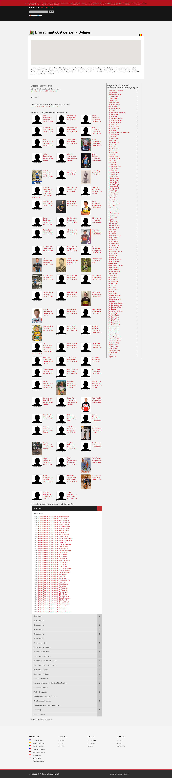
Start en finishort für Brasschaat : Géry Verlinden (52, 600)
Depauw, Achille (113, 186)
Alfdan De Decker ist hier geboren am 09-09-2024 (48, 157)
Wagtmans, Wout (113, 347)
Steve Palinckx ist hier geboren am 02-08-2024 (97, 311)
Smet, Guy (111, 291)
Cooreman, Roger (114, 158)
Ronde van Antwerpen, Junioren (46, 696)
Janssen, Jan (112, 224)
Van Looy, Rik (112, 116)
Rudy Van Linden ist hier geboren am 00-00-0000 (48, 430)
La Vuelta (61, 746)
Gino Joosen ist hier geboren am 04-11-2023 (72, 249)
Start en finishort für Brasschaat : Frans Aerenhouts (53, 572)
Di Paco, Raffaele (113, 99)
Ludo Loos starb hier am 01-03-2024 (97, 261)
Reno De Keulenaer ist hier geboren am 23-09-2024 (96, 157)
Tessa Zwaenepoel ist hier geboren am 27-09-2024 (72, 495)
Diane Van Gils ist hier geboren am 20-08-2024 (48, 417)
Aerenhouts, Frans (114, 128)
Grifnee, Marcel (113, 208)
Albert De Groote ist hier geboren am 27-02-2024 (72, 157)
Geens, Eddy (112, 196)
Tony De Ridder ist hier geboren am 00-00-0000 (48, 203)
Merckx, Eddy (112, 253)
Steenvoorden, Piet (114, 295)
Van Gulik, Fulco (113, 315)
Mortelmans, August (114, 259)
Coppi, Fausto (112, 160)
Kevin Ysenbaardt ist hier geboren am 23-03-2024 (48, 478)
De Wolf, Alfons (113, 176)
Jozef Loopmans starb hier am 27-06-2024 (72, 262)
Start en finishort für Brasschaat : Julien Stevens (52, 584)
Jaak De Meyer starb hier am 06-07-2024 (96, 173)
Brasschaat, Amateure (42, 647)
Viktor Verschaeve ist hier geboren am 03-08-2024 (72, 461)
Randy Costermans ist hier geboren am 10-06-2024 (96, 142)
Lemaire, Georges (114, 243)
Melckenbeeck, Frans (115, 251)
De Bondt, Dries (113, 97)
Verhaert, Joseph (113, 331)
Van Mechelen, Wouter (115, 91)
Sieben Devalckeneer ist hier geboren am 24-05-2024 (97, 204)
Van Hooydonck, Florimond (117, 113)
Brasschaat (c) (39, 629)
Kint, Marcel (112, 234)
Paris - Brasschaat (40, 692)
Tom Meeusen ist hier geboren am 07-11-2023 (97, 277)
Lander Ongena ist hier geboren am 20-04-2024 (72, 311)
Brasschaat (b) (39, 625)
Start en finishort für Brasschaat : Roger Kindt (51, 586)
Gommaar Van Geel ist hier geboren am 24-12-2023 (48, 401)
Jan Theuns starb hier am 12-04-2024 (96, 359)
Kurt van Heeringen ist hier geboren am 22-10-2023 (96, 418)
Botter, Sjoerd (112, 150)
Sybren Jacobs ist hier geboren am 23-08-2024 (48, 249)
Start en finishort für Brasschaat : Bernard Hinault (53, 602)
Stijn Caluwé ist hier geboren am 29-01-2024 (72, 141)
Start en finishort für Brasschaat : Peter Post (51, 576)
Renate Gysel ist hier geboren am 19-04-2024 (48, 232)
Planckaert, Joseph (114, 109)
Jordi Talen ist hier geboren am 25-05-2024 (72, 359)
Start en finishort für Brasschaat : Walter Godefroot (53, 580)
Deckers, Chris (113, 180)
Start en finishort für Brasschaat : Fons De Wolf (52, 606)
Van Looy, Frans (113, 319)
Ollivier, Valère (112, 107)
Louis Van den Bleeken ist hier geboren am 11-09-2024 (97, 384)
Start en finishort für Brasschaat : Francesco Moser (53, 604)
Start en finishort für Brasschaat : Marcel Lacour (52, 519)
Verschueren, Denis (114, 341)
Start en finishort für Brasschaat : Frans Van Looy (53, 596)
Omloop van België (41, 687)
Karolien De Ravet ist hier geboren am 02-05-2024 (97, 190)
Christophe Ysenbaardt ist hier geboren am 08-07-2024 (72, 478)
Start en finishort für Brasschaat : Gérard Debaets (53, 524)
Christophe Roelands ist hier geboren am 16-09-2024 (96, 329)
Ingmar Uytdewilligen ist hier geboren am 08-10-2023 (48, 384)
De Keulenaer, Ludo (114, 166)
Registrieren (50, 7)
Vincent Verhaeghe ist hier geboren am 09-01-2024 (48, 461)
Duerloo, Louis (113, 194)
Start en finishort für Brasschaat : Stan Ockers (52, 558)
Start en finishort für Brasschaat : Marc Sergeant (52, 610)
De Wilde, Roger (113, 172)
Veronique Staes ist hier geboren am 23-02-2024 (48, 360)
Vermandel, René (113, 333)
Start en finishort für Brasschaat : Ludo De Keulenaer (54, 612)
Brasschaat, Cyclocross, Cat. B (45, 661)
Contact (119, 743)
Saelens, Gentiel (113, 277)
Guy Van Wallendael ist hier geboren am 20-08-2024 (72, 446)
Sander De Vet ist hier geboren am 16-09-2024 (72, 203)
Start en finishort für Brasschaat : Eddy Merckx (52, 594)
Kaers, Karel (112, 230)
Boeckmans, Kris (113, 142)
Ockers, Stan (112, 263)
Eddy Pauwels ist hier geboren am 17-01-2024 (72, 328)
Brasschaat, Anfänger (42, 674)
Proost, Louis (112, 273)
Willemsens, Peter (114, 351)
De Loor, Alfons (113, 168)
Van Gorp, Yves (113, 313)
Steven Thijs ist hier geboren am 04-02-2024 (48, 371)
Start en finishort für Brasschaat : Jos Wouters (52, 574)
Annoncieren (121, 746)
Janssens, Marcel (114, 226)
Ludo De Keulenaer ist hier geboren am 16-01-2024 (48, 174)
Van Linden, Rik (113, 114)
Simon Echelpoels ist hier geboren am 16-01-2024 (48, 221)
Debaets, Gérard (113, 178)
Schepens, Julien (113, 281)
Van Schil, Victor (113, 323)
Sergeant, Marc (113, 289)
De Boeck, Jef (112, 164)
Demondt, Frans (113, 184)
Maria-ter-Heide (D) (41, 678)
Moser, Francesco (114, 261)
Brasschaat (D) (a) (40, 643)
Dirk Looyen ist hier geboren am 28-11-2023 (48, 277)
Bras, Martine (112, 93)
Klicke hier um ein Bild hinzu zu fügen (46, 91)
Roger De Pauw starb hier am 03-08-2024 (72, 189)
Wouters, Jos (112, 353)
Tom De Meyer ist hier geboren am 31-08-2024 (72, 173)
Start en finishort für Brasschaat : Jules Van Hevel (53, 521)
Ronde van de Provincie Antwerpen (47, 705)
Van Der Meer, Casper (115, 303)
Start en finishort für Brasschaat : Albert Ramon (52, 548)
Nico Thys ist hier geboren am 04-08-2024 (96, 371)
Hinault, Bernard (113, 214)
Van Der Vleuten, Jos (115, 305)
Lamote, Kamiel (113, 241)
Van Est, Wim (112, 309)
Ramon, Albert (113, 275)
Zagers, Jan (112, 357)
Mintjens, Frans (113, 255)
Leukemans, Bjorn (114, 245)
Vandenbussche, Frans (115, 325)
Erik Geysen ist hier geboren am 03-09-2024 (96, 220)
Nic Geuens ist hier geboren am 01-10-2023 (72, 220)
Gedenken (61, 740)
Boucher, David (113, 152)
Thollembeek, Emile (114, 299)
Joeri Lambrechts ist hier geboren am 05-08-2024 (48, 262)
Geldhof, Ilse (112, 198)
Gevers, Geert (112, 200)
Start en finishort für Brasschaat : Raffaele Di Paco (53, 530)
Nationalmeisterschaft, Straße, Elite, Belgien (50, 683)
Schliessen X (143, 3)
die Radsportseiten (39, 752)
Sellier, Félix (112, 285)
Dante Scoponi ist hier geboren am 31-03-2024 (72, 345)
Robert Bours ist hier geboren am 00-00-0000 (72, 129)
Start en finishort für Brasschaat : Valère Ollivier (52, 554)
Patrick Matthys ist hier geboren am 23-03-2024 (72, 277)
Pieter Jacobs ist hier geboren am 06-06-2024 (97, 232)
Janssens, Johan (113, 228)
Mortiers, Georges (114, 105)
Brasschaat (38, 508)
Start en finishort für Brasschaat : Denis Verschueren (54, 522)
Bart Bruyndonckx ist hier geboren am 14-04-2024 (48, 142)
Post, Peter (111, 111)
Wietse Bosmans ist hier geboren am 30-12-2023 (96, 119)
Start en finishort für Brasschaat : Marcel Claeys (52, 536)
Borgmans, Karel (113, 148)
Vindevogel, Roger (114, 343)
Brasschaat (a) (39, 620)
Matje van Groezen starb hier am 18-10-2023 (72, 418)
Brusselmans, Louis (114, 95)
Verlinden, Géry (113, 124)
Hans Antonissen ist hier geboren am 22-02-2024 (48, 119)
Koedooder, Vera (113, 103)
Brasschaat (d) (39, 634)
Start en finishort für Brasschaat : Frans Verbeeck (53, 592)
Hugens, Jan (112, 220)
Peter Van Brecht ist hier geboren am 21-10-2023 (72, 384)
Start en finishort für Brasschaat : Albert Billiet (51, 532)
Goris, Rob (111, 206)
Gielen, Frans (112, 202)
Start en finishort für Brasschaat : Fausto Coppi (52, 552)
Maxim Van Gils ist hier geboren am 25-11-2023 (97, 400)
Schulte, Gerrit (113, 283)
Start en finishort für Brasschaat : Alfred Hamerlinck (53, 526)
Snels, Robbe (112, 293)
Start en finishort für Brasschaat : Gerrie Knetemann (54, 598)
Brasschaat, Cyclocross (42, 656)
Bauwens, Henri (113, 138)
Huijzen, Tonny (113, 222)
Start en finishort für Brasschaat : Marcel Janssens (53, 560)
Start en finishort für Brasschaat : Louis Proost (52, 566)
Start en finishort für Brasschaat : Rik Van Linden (52, 588)
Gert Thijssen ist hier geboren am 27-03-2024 (72, 371)
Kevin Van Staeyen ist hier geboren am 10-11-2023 (97, 430)
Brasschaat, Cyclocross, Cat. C (45, 665)
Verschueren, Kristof (114, 339)
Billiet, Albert (112, 140)
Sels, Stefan (112, 287)
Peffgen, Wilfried (113, 269)
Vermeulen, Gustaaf (114, 337)
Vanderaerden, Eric (114, 122)
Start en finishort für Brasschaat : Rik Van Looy (52, 562)
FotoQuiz (90, 746)
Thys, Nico (111, 301)
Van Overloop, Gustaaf (115, 118)
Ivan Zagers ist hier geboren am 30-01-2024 (96, 477)
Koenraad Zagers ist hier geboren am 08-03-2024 (48, 495)
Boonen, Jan (112, 144)
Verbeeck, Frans (113, 329)
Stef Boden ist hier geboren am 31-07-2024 (72, 118)
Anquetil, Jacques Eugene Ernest (118, 132)
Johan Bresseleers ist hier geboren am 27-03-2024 (96, 130)
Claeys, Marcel (113, 154)
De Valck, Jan (112, 170)
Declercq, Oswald (114, 182)
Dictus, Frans (112, 190)
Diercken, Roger (113, 192)
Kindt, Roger (112, 232)
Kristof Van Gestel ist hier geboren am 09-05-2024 (72, 401)
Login (41, 7)
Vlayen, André (112, 345)
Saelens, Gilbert (113, 279)
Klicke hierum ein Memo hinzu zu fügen (46, 106)
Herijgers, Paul (113, 101)
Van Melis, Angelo (114, 321)
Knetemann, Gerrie (114, 236)
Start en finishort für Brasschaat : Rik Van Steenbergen (54, 550)
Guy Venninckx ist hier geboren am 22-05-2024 (97, 445)
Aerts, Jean (112, 130)
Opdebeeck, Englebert (115, 265)
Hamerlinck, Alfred (114, 210)
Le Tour (60, 743)
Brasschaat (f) (39, 638)
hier (88, 3)
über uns (119, 740)
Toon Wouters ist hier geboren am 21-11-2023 (97, 460)
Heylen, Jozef (112, 212)
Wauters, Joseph (113, 126)
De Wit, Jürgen (113, 174)
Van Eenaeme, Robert (115, 307)
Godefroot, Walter (114, 204)
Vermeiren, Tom (113, 335)
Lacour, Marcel (113, 240)
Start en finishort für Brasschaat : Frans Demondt (53, 534)
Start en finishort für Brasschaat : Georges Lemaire (53, 528)
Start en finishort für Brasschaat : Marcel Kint (51, 542)
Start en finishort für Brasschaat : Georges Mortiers (53, 570)
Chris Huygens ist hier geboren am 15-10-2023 (72, 232)
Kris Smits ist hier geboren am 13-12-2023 (96, 345)
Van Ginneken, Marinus (115, 311)
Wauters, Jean (113, 349)
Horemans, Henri (113, 216)
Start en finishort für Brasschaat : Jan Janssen (52, 578)
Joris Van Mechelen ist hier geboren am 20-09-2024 (72, 430)
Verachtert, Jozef (113, 327)
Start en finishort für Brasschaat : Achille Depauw (53, 517)
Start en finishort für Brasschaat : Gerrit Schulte (52, 546)
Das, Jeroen (112, 162)
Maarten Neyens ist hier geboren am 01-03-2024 (48, 312)
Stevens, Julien (113, 297)
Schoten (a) (38, 710)
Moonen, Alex (112, 257)
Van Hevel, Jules (113, 317)
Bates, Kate (112, 136)
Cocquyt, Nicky (113, 156)
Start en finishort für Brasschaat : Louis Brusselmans (54, 544)
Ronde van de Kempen (42, 701)
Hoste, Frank (112, 218)
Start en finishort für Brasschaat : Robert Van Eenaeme (54, 540)
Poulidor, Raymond (114, 271)
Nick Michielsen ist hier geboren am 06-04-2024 (72, 294)
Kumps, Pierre (112, 238)
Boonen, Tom (112, 146)
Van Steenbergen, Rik (115, 120)
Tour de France (39, 714)
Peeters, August (113, 267)
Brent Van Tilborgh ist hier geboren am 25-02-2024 (48, 446)
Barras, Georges (113, 134)
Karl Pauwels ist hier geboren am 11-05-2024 (48, 328)
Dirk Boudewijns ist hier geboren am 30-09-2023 (48, 129)
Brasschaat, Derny (40, 670)
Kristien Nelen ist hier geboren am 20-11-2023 (97, 294)
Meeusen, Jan (112, 249)
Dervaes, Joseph (113, 188)
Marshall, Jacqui (113, 247)
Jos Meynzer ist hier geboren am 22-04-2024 (48, 294)
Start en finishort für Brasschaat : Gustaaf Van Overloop (55, 538)
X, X (109, 355)
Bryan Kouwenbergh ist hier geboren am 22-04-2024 (97, 250)
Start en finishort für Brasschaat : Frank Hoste (52, 608)
